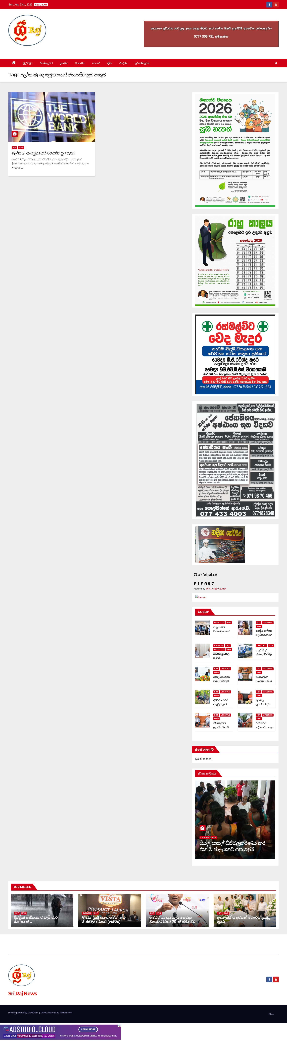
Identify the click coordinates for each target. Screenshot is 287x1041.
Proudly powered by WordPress (23, 1012)
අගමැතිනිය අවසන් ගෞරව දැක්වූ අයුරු (243, 919)
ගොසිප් (96, 63)
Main (21, 148)
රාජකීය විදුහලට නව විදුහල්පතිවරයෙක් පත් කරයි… (231, 846)
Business (218, 646)
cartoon (204, 838)
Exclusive (216, 838)
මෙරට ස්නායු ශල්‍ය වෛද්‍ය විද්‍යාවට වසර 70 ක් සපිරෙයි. (172, 919)
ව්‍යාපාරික (80, 63)
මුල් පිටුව (28, 63)
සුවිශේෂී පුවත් (142, 63)
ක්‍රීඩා (109, 63)
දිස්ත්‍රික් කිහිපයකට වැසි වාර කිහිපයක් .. (36, 919)
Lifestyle (219, 623)
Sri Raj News (22, 51)
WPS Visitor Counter (216, 589)
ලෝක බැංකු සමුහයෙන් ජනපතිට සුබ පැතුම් (43, 153)
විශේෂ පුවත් (46, 63)
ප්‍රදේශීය (64, 63)
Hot (14, 148)
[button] (276, 63)
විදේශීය (123, 63)
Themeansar (65, 1012)
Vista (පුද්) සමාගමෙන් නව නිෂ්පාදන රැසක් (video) (103, 919)
